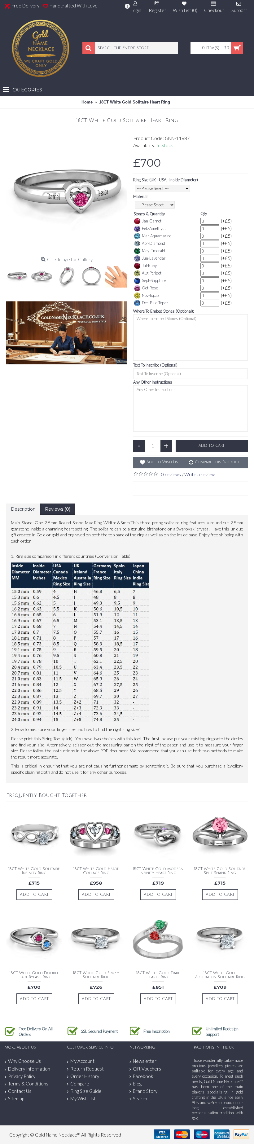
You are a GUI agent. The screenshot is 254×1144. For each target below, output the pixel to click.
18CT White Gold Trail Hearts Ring (158, 975)
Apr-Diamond (153, 243)
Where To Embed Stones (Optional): (163, 311)
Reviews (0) (57, 509)
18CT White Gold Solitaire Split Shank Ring (220, 871)
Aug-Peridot (151, 273)
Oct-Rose (150, 287)
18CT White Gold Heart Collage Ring (96, 871)
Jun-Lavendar (153, 258)
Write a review (199, 474)
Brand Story (145, 1091)
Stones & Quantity (149, 213)
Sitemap (16, 1098)
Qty (203, 213)
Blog (137, 1083)
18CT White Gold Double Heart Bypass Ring (34, 975)
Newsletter (144, 1061)
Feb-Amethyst (154, 228)
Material (140, 196)
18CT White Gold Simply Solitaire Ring (96, 975)
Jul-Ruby (149, 265)
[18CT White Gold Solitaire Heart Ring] (66, 193)
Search (140, 1098)
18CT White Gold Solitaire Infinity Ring (34, 871)
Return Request (87, 1068)
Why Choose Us (24, 1061)
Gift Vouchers (147, 1068)
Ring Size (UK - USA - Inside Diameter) (165, 179)
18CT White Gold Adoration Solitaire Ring (220, 975)
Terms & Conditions (28, 1083)
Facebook (143, 1076)
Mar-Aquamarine (156, 235)
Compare (79, 1083)
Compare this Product (217, 462)
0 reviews (171, 474)
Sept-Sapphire (154, 280)
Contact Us (19, 1091)
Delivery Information (29, 1068)
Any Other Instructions (152, 382)
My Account (82, 1061)
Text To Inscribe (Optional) (155, 365)
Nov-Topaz (150, 295)
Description (23, 509)
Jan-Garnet (151, 220)
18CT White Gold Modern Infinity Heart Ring (158, 871)
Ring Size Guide (86, 1091)
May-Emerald (153, 250)
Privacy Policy (21, 1076)
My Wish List (83, 1098)
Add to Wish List (163, 462)
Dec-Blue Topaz (155, 302)
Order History (84, 1076)
